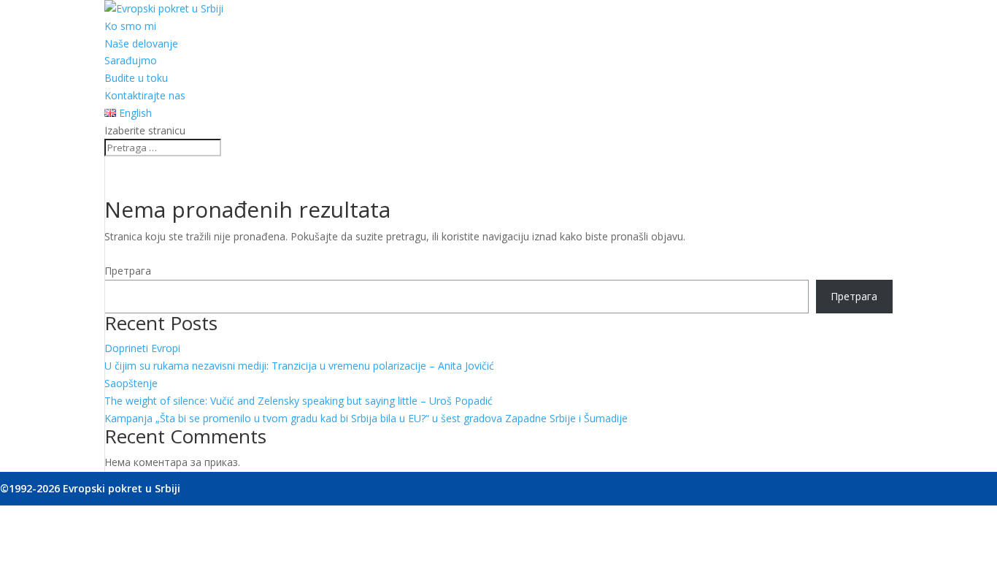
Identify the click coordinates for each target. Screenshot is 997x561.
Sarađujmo (130, 60)
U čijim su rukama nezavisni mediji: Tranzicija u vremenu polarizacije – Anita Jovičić (299, 366)
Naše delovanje (141, 43)
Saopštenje (131, 383)
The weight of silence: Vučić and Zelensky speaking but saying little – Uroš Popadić (298, 401)
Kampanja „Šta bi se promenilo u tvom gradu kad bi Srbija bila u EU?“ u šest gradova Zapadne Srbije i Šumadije (366, 418)
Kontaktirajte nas (144, 95)
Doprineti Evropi (142, 348)
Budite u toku (136, 78)
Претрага (127, 271)
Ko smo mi (130, 26)
